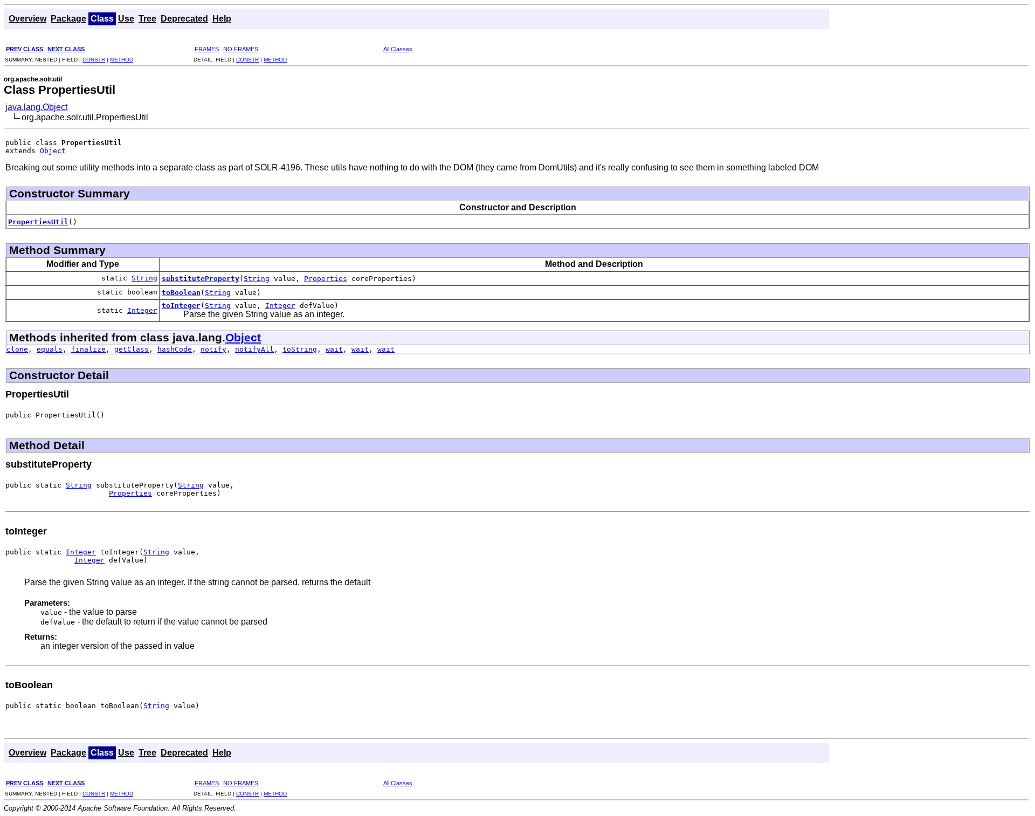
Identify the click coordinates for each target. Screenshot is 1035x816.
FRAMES (207, 49)
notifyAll (254, 349)
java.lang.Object (36, 107)
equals (50, 349)
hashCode (174, 349)
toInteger (181, 305)
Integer (142, 310)
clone (17, 349)
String (144, 278)
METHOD (121, 60)
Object (53, 151)
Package (68, 18)
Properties (325, 279)
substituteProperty (200, 279)
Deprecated (184, 18)
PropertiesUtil (38, 222)
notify (213, 349)
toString (299, 349)
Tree (147, 18)
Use (126, 18)
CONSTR (93, 60)
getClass (131, 349)
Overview (27, 18)
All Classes (397, 49)
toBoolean (181, 293)
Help (221, 18)
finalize (88, 349)
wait (334, 349)
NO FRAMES (240, 49)
